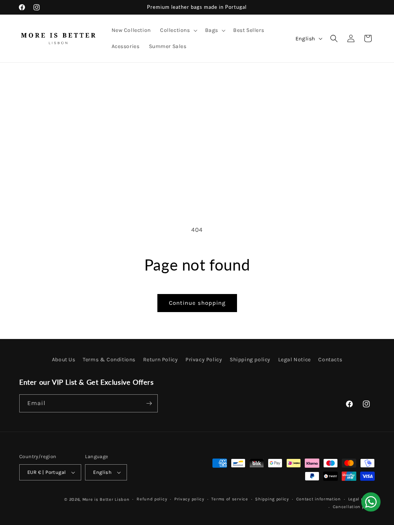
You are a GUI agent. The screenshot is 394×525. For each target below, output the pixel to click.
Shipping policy (250, 359)
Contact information (318, 499)
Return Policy (160, 359)
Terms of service (229, 499)
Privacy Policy (203, 359)
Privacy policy (189, 499)
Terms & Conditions (109, 359)
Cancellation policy (354, 506)
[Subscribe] (148, 403)
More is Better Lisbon (106, 499)
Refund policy (152, 499)
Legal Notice (294, 359)
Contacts (330, 359)
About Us (63, 359)
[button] (177, 30)
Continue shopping (197, 302)
